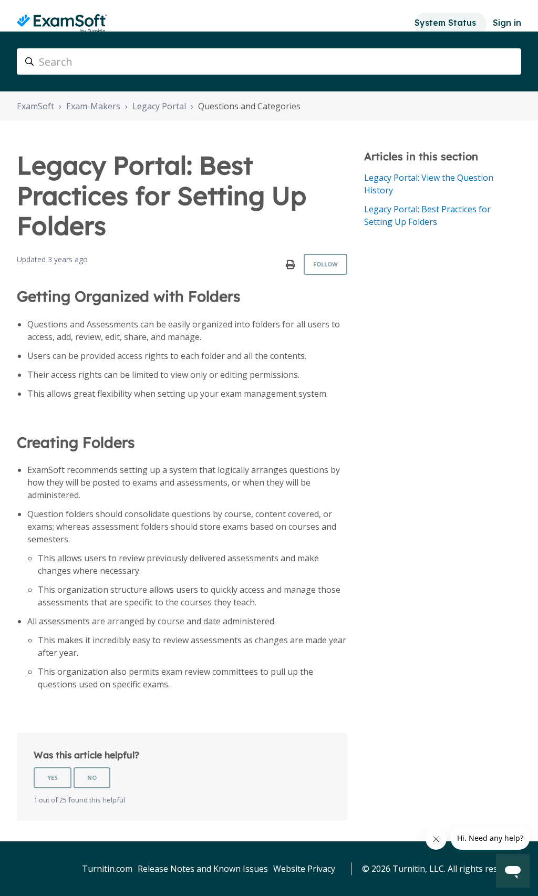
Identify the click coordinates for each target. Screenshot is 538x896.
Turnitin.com (107, 868)
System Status (445, 22)
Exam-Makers (93, 106)
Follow (325, 264)
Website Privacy (304, 868)
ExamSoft (35, 106)
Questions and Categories (249, 106)
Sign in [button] (507, 22)
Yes (52, 777)
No (92, 777)
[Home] (62, 24)
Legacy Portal (159, 106)
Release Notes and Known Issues (203, 868)
